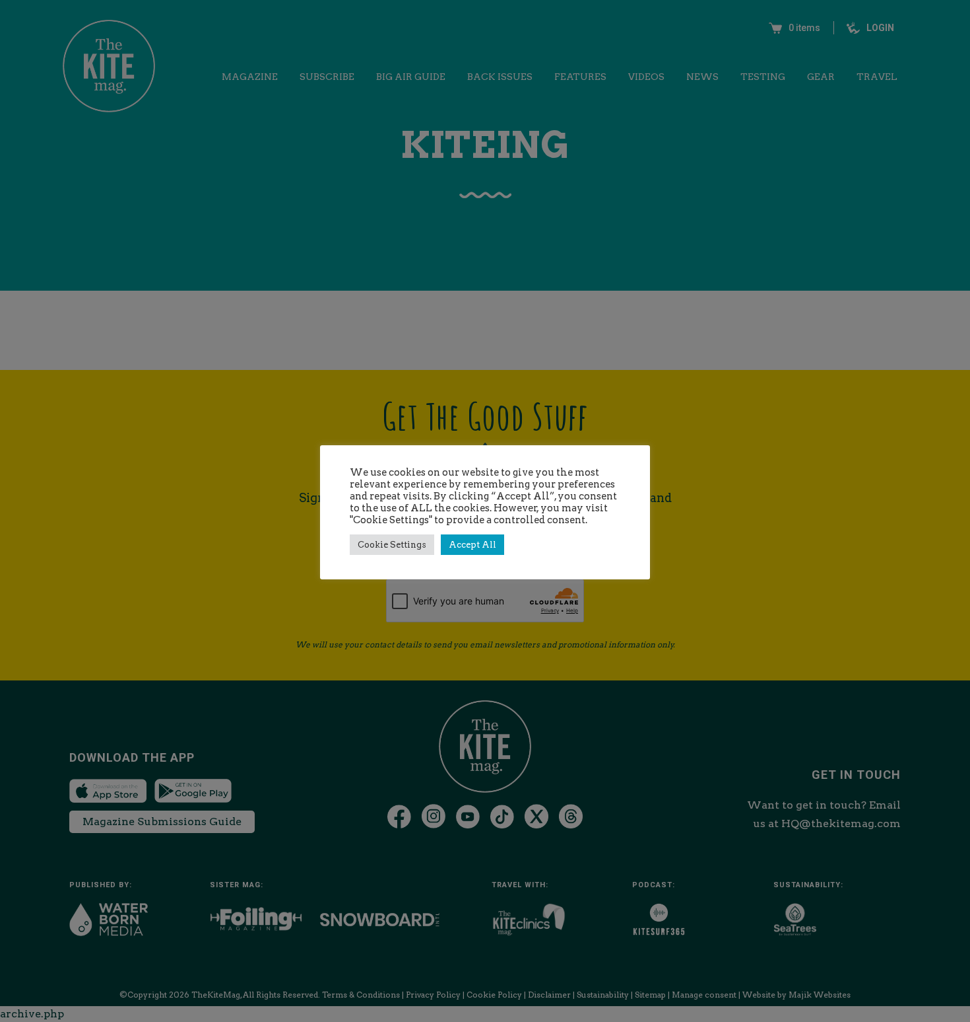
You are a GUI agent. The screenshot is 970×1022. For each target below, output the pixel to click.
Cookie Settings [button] (392, 545)
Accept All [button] (472, 545)
